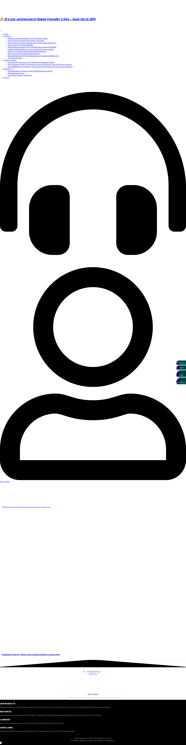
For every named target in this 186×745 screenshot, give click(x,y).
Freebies (25, 707)
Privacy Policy (36, 723)
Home (6, 34)
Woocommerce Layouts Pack (73, 707)
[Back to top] (1, 743)
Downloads (25, 731)
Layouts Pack (57, 707)
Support (33, 715)
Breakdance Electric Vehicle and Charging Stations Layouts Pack (31, 654)
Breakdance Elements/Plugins (11, 707)
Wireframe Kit (95, 707)
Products (7, 36)
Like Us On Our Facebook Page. (63, 731)
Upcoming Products (7, 715)
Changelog (40, 715)
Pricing (9, 731)
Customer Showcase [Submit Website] (87, 715)
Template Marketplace (53, 715)
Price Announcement (15, 723)
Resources (8, 69)
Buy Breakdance (67, 715)
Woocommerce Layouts (43, 707)
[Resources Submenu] (12, 69)
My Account (16, 731)
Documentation (20, 715)
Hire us (6, 78)
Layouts (31, 707)
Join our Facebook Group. (42, 731)
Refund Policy (46, 723)
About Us (3, 723)
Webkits (87, 707)
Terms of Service (57, 723)
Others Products (10, 60)
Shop (31, 731)
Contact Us (27, 723)
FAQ (28, 715)
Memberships (105, 707)
